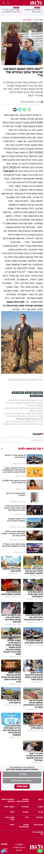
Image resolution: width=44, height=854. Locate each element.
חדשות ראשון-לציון (34, 393)
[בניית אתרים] (4, 844)
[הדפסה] (19, 109)
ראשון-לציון (18, 393)
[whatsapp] (24, 109)
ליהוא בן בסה (36, 396)
